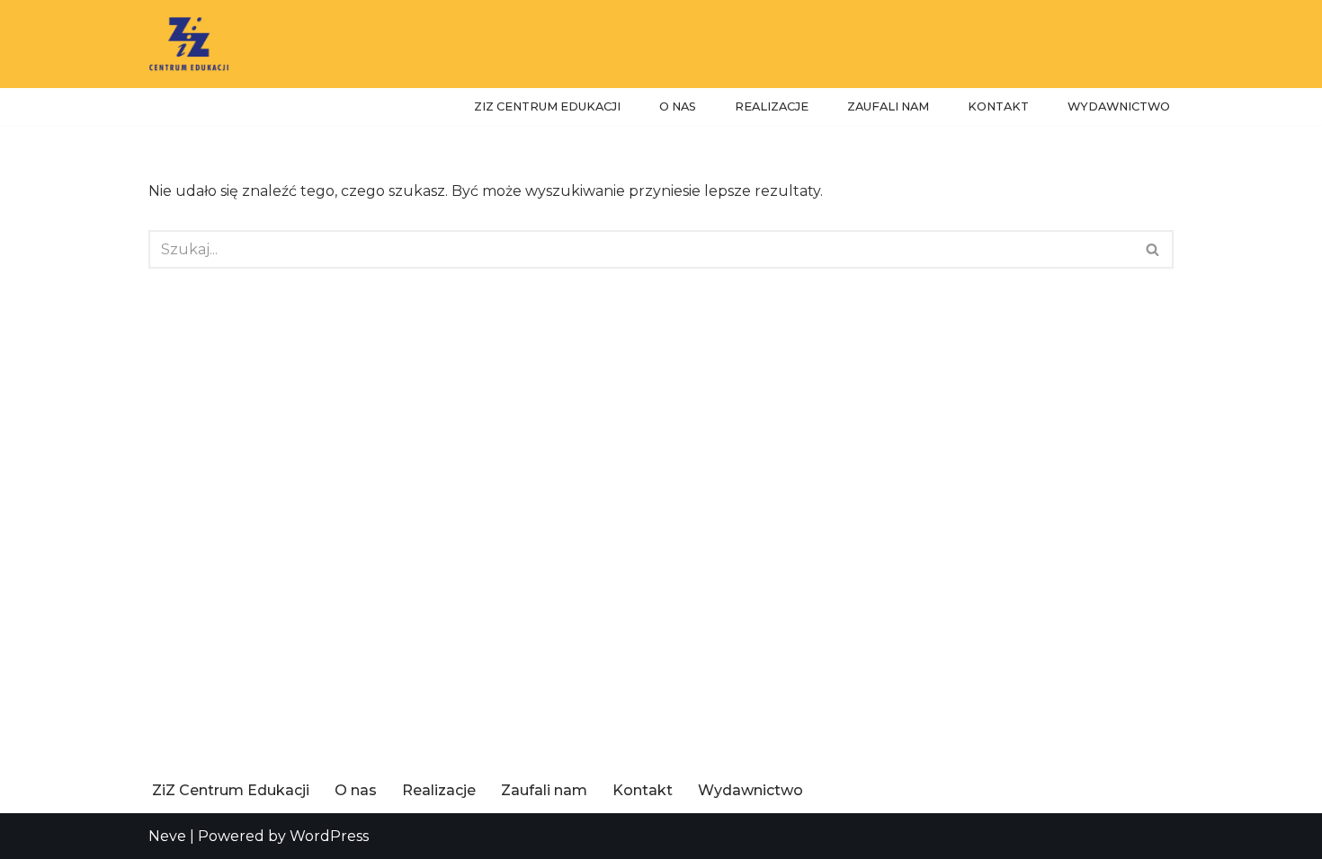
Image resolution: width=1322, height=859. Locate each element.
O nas (677, 106)
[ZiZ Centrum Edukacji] (188, 44)
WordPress (329, 836)
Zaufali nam (888, 106)
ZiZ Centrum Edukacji (547, 106)
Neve (167, 836)
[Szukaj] (1153, 249)
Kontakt (998, 106)
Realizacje (771, 106)
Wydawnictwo (1118, 106)
